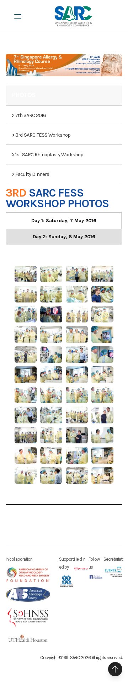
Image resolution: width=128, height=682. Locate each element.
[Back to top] (115, 669)
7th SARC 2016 (30, 115)
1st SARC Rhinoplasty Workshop (49, 154)
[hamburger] (18, 16)
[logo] (73, 16)
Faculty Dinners (32, 174)
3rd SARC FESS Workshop (42, 135)
